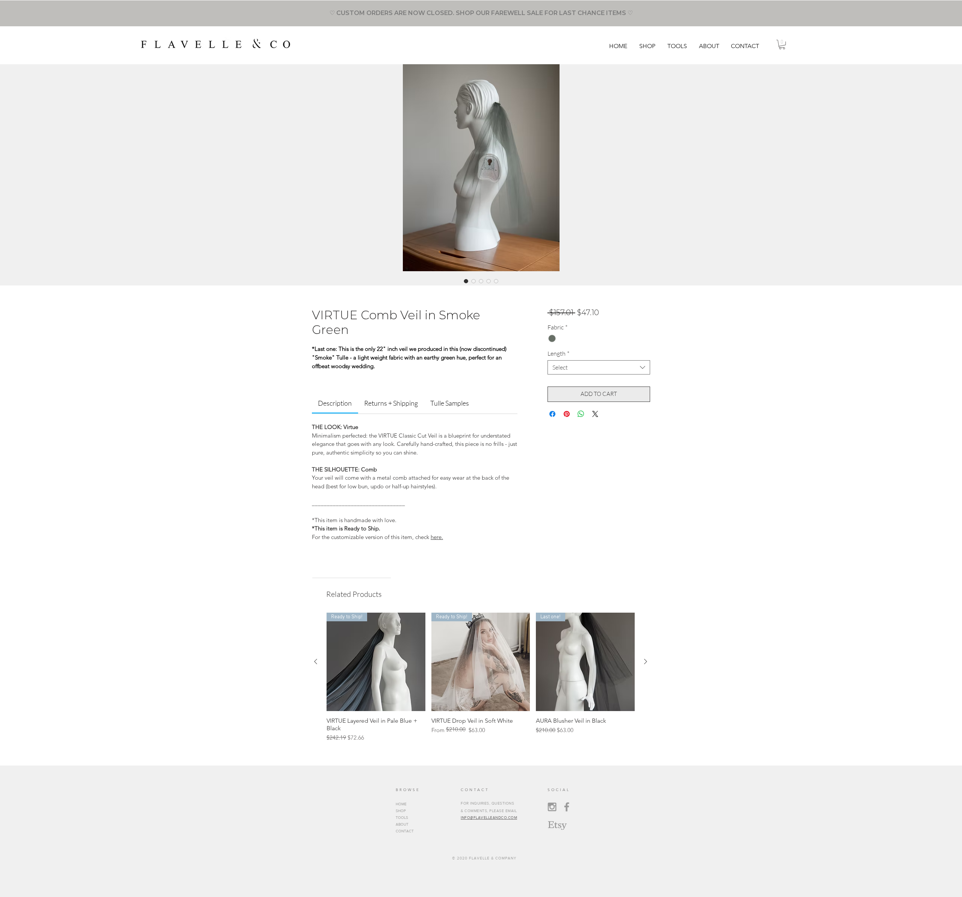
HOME (401, 804)
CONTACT (405, 831)
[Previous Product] (315, 661)
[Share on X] (595, 413)
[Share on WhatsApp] (580, 413)
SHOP (401, 811)
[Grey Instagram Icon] (552, 807)
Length (558, 353)
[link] (335, 403)
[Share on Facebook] (552, 413)
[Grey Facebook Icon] (567, 807)
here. (437, 537)
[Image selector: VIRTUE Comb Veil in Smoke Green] (466, 281)
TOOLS (402, 817)
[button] (648, 46)
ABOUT (402, 824)
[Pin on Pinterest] (566, 413)
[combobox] (599, 367)
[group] (480, 677)
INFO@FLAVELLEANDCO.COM (489, 817)
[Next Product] (645, 661)
